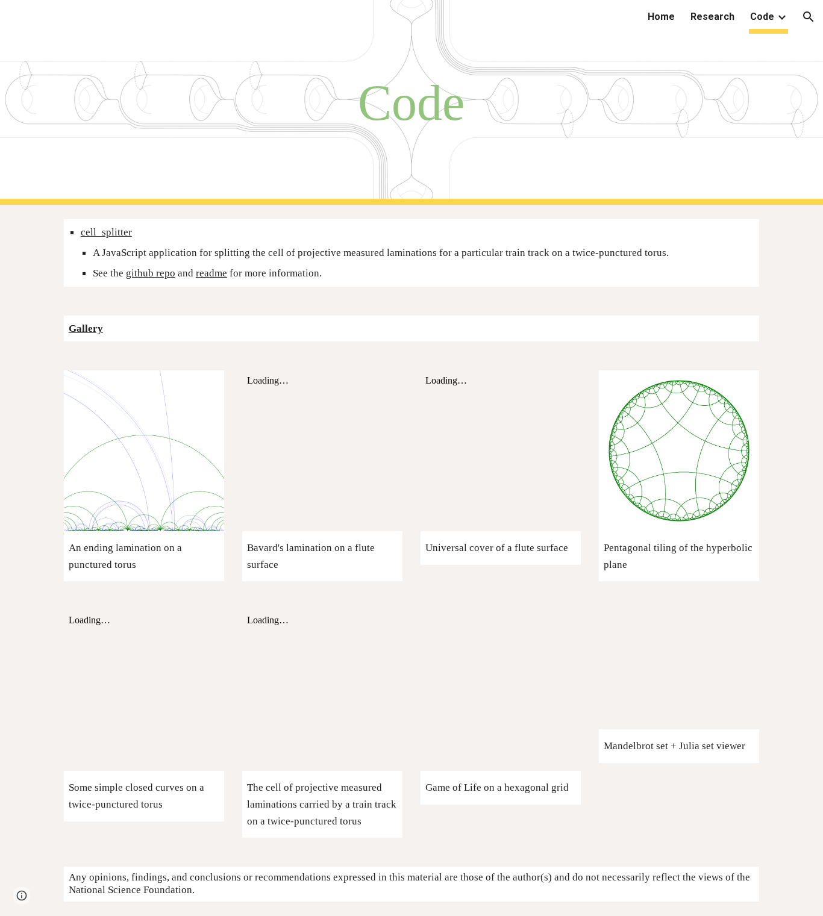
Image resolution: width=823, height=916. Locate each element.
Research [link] (712, 16)
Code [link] (762, 16)
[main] (411, 102)
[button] (808, 16)
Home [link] (661, 16)
